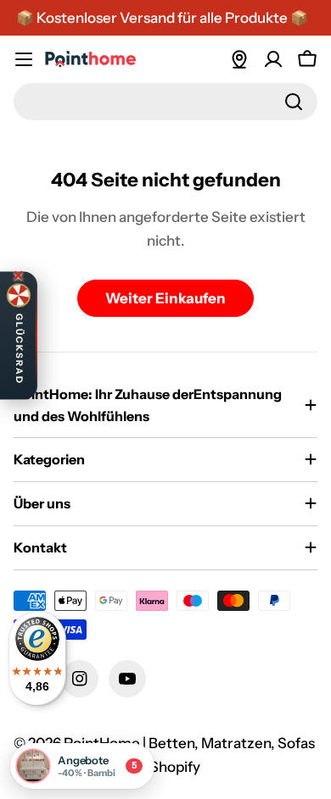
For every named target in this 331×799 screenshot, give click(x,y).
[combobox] (165, 101)
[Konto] (273, 59)
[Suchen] (293, 102)
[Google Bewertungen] (239, 59)
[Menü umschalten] (24, 59)
